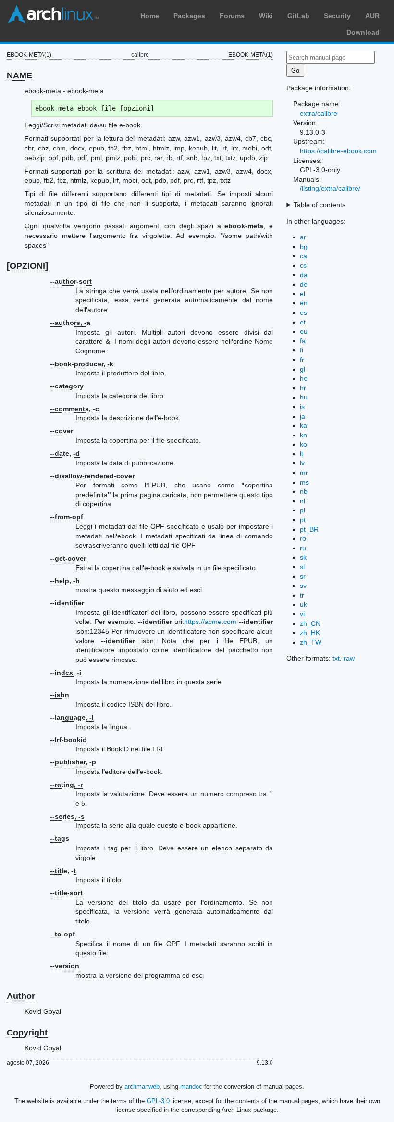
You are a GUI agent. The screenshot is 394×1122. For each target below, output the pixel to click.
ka (303, 425)
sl (302, 567)
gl (302, 369)
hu (304, 397)
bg (304, 246)
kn (303, 435)
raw (349, 658)
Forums (232, 16)
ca (303, 256)
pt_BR (309, 529)
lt (301, 454)
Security (337, 16)
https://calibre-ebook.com (338, 151)
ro (303, 538)
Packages (189, 16)
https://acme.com (210, 621)
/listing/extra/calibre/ (330, 188)
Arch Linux (52, 14)
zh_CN (310, 623)
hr (303, 388)
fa (303, 341)
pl (302, 510)
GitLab (298, 16)
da (304, 275)
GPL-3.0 (158, 1101)
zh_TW (310, 642)
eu (304, 331)
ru (303, 548)
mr (304, 472)
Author (21, 996)
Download (363, 32)
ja (302, 416)
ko (303, 444)
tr (302, 595)
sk (303, 557)
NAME (19, 75)
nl (302, 501)
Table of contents (319, 205)
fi (301, 350)
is (302, 407)
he (304, 378)
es (303, 312)
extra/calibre (318, 113)
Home (149, 16)
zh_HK (310, 632)
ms (304, 482)
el (302, 294)
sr (303, 576)
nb (304, 491)
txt (336, 658)
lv (302, 463)
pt (303, 520)
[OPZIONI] (27, 266)
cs (303, 265)
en (304, 303)
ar (303, 237)
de (304, 284)
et (303, 322)
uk (303, 604)
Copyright (27, 1032)
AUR (372, 16)
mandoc (191, 1086)
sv (303, 585)
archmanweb (142, 1086)
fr (302, 359)
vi (302, 614)
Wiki (266, 16)
